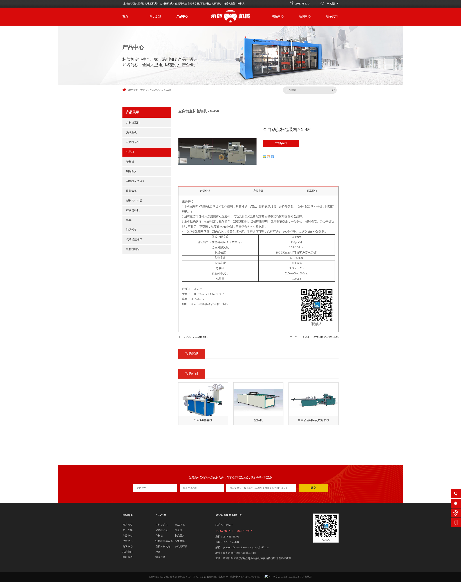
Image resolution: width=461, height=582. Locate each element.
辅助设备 (131, 229)
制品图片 (131, 171)
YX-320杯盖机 (203, 420)
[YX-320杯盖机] (203, 401)
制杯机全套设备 (135, 181)
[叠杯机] (258, 401)
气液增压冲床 (134, 239)
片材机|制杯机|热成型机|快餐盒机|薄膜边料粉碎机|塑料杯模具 (257, 558)
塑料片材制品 (134, 200)
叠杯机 (258, 420)
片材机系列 (133, 122)
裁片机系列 (133, 142)
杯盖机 (168, 90)
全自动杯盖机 (199, 337)
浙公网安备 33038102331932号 (284, 577)
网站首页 (127, 525)
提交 (313, 487)
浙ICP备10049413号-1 (253, 577)
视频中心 (278, 16)
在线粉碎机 (133, 210)
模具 (128, 220)
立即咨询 (281, 143)
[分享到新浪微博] (268, 157)
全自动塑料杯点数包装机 (313, 420)
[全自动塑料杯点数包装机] (313, 401)
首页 (125, 16)
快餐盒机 (131, 191)
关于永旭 (155, 16)
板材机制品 (133, 249)
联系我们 (332, 16)
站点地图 (307, 577)
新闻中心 (305, 16)
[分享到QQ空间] (264, 157)
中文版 (331, 3)
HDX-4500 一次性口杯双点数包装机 (319, 337)
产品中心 (182, 16)
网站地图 (127, 557)
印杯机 (130, 161)
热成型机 (131, 132)
